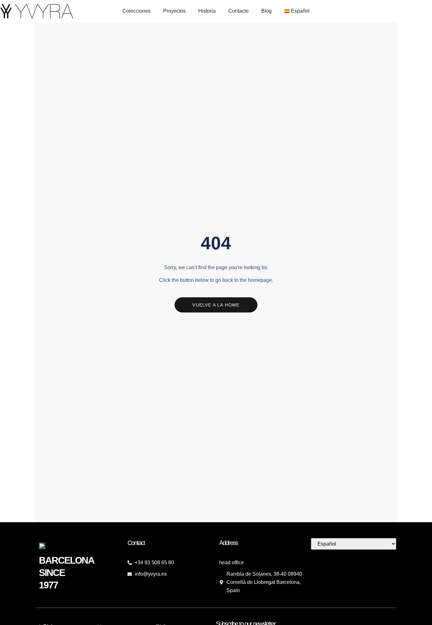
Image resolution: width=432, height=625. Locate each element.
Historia (207, 11)
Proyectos (174, 11)
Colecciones (136, 11)
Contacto (238, 11)
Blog (266, 11)
